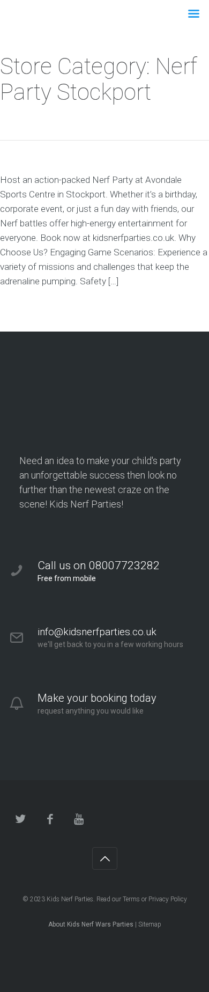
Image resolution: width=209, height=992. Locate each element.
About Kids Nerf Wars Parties (90, 924)
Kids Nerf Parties (70, 899)
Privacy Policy (167, 899)
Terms (131, 899)
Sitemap (149, 924)
